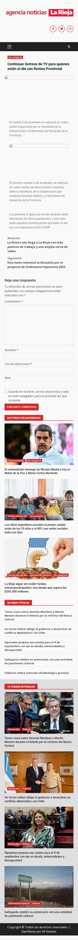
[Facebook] (53, 28)
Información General (40, 575)
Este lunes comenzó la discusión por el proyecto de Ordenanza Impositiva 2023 (36, 262)
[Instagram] (70, 28)
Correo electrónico (18, 364)
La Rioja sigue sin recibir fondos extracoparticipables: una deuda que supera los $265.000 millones (39, 558)
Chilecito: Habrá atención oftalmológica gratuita (37, 673)
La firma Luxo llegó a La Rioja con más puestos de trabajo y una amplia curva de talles (37, 244)
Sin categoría (15, 57)
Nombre (11, 350)
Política (26, 729)
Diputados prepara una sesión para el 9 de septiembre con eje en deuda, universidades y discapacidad (35, 646)
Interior (36, 903)
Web (8, 378)
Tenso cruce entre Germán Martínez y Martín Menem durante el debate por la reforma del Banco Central (38, 615)
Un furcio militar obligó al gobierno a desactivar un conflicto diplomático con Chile (39, 772)
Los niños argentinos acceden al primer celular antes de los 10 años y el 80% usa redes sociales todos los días (39, 499)
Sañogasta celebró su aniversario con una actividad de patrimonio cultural (39, 887)
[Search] (69, 46)
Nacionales (14, 729)
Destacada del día (17, 516)
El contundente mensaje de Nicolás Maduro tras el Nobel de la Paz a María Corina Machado (39, 444)
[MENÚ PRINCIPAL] (9, 46)
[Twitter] (61, 28)
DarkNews (28, 931)
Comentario (14, 301)
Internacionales (16, 460)
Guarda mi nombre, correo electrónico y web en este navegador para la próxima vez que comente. (38, 396)
